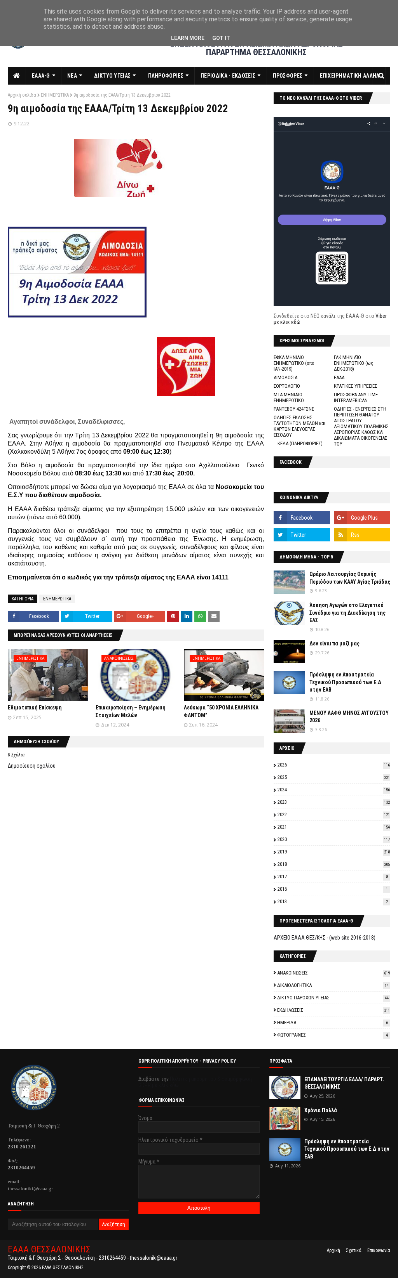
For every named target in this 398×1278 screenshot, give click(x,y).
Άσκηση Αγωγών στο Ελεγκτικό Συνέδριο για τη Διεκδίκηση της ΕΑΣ (347, 612)
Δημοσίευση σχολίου (32, 766)
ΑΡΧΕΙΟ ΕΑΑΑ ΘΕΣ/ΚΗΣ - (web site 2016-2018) (324, 938)
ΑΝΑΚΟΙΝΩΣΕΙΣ (333, 973)
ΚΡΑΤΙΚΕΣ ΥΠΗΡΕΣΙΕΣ (355, 386)
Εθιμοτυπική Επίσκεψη (35, 707)
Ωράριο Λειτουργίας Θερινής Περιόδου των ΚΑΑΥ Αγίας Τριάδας (349, 578)
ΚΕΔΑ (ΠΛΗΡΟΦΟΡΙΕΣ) (300, 443)
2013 (333, 901)
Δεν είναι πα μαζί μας (334, 643)
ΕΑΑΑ (339, 377)
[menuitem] (17, 76)
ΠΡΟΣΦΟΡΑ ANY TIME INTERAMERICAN (356, 397)
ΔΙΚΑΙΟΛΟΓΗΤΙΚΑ (333, 985)
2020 (334, 839)
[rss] (362, 534)
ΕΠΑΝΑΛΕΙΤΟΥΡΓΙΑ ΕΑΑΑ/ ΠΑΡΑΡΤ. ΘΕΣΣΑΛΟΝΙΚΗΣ (344, 1083)
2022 (334, 814)
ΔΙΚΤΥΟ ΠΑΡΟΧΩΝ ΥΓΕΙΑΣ (333, 998)
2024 (334, 789)
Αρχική (333, 1250)
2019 (334, 852)
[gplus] (362, 517)
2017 (333, 876)
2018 (334, 864)
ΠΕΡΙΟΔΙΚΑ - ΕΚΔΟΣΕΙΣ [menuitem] (228, 76)
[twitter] (302, 534)
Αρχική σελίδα (22, 95)
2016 (333, 889)
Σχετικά (353, 1250)
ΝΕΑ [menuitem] (72, 76)
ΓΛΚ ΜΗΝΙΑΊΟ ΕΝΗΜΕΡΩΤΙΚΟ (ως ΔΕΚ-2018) (354, 363)
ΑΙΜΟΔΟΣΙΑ (285, 377)
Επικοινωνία (378, 1250)
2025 (334, 777)
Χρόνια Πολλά (320, 1110)
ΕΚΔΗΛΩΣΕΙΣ (333, 1010)
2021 (334, 827)
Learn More (187, 38)
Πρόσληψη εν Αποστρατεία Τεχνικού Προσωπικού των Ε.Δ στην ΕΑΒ (345, 682)
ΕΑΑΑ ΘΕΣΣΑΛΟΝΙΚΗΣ (49, 1249)
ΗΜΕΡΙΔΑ (332, 1022)
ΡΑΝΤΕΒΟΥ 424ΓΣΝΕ (294, 409)
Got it (221, 38)
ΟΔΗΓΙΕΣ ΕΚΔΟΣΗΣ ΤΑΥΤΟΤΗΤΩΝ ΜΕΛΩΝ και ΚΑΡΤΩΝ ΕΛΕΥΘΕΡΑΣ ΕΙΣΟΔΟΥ (300, 426)
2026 (334, 765)
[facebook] (302, 517)
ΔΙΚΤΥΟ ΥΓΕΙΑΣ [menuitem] (112, 76)
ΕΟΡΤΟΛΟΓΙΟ (287, 386)
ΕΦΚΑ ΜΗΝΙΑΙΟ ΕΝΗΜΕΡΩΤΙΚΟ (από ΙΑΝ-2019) (294, 363)
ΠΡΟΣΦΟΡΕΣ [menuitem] (288, 76)
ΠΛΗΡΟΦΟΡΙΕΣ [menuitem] (165, 76)
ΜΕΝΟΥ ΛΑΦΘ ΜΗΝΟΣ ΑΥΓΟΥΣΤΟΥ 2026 (349, 717)
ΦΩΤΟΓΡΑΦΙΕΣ (332, 1035)
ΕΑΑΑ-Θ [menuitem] (41, 76)
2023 (334, 802)
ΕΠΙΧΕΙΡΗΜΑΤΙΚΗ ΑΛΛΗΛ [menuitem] (350, 76)
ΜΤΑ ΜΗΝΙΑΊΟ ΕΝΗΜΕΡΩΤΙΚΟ (289, 397)
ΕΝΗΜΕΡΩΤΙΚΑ (55, 95)
